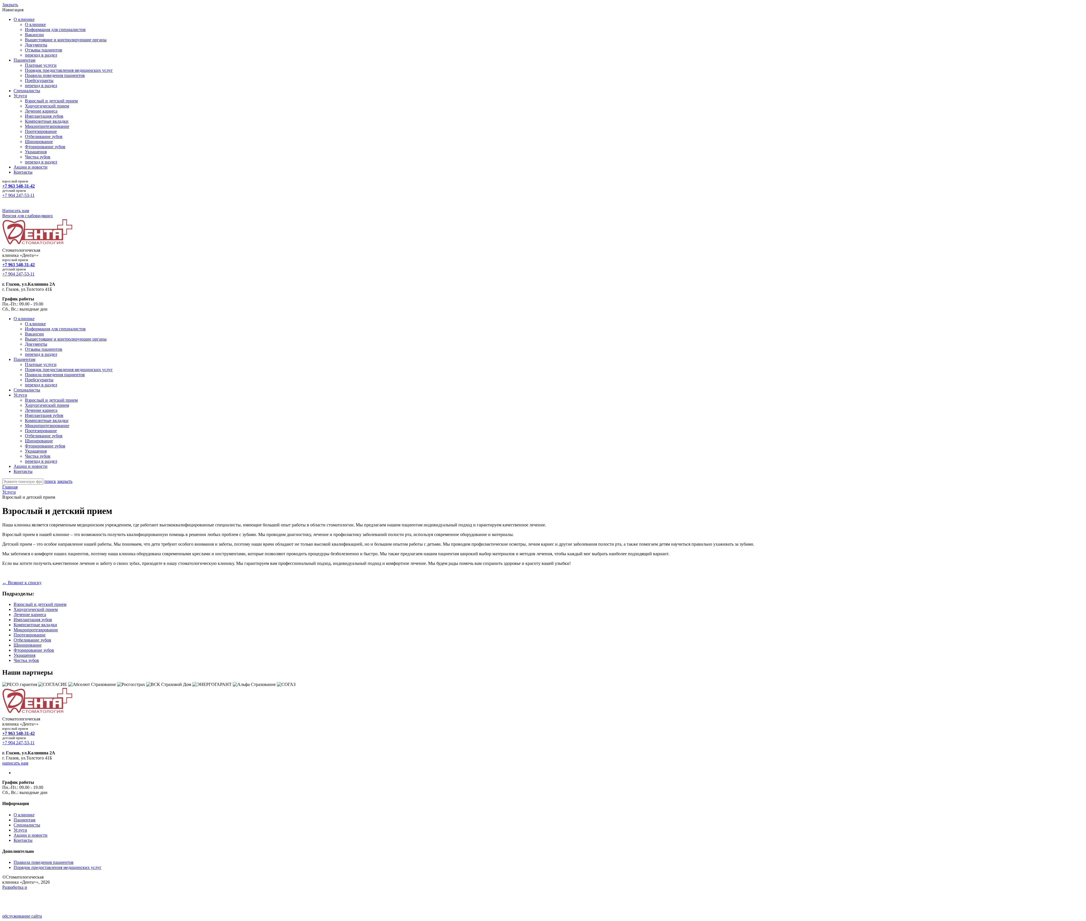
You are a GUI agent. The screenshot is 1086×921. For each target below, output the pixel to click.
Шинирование (39, 141)
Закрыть (10, 4)
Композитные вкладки (46, 121)
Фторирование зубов (45, 146)
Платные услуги (41, 65)
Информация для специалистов (55, 29)
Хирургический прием (47, 106)
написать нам (15, 763)
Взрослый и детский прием (51, 100)
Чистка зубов (37, 156)
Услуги (20, 95)
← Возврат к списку (22, 582)
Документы (36, 44)
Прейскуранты (39, 80)
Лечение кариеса (41, 111)
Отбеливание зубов (44, 136)
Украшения (36, 151)
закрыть (64, 481)
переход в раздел (41, 55)
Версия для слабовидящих (27, 215)
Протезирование (41, 131)
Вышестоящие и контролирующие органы (66, 39)
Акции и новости (31, 167)
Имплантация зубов (44, 116)
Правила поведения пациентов (55, 75)
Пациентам (24, 60)
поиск (50, 481)
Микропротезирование (47, 126)
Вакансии (34, 34)
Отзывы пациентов (43, 50)
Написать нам (15, 210)
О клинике (24, 19)
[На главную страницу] (37, 245)
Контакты (23, 172)
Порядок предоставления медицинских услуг (69, 70)
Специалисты (27, 90)
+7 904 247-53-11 (18, 195)
